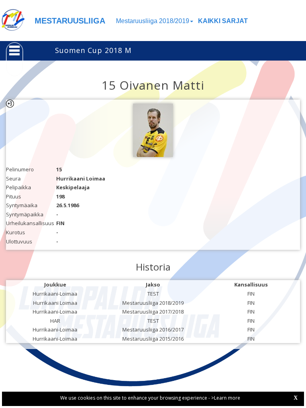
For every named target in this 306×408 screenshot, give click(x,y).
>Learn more (225, 397)
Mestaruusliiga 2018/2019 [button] (152, 21)
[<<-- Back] (10, 104)
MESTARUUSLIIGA (70, 20)
